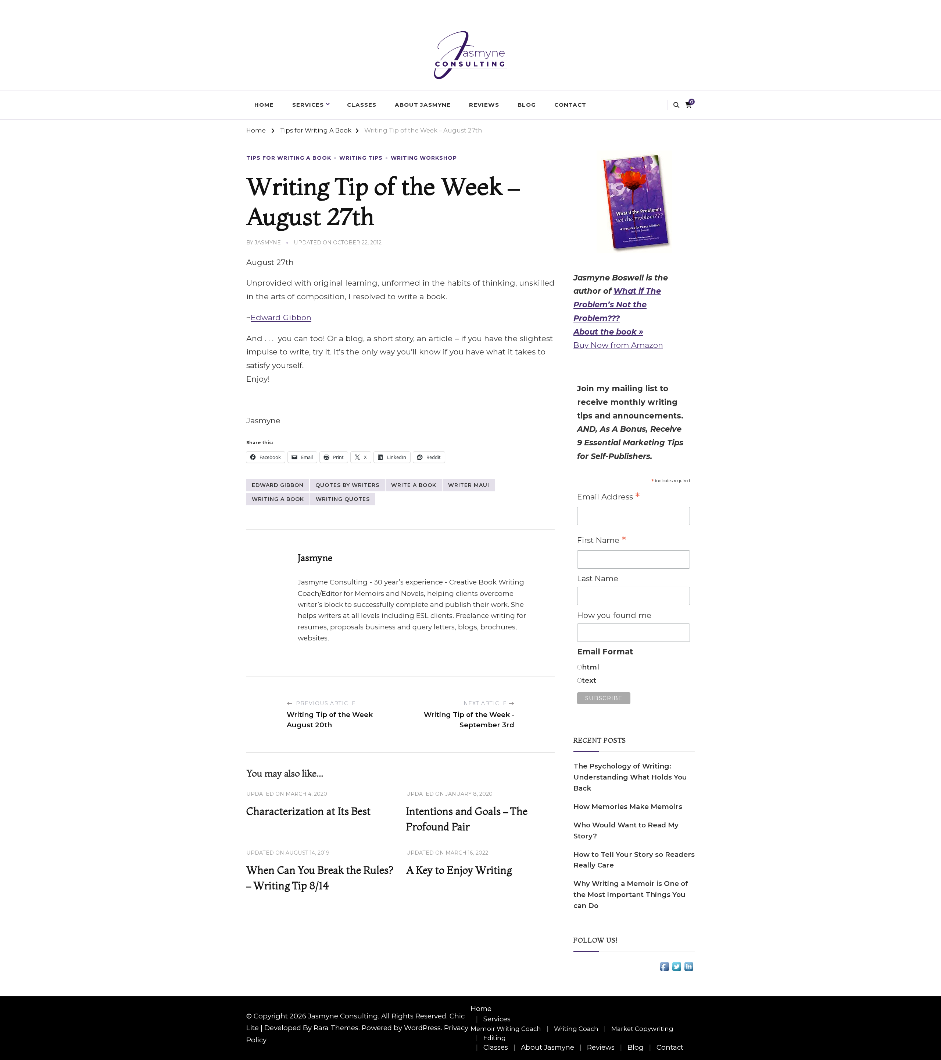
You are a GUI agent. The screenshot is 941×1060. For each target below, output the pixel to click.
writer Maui (468, 485)
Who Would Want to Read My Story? (626, 830)
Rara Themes (336, 1028)
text (589, 680)
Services (308, 104)
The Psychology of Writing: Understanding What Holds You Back (630, 777)
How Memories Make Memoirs (627, 806)
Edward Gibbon (281, 317)
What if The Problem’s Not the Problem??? (617, 304)
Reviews (484, 104)
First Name (601, 541)
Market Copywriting (642, 1028)
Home (264, 104)
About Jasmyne (423, 104)
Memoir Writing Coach (505, 1028)
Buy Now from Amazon (618, 345)
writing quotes (343, 499)
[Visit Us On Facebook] (664, 967)
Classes (361, 104)
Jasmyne (268, 242)
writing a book (278, 499)
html (590, 667)
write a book (413, 485)
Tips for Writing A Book (288, 158)
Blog (527, 104)
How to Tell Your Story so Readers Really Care (634, 860)
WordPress (422, 1028)
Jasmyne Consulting (343, 1016)
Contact (570, 104)
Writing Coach (576, 1028)
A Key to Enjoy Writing (459, 870)
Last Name (597, 578)
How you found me (614, 615)
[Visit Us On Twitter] (676, 967)
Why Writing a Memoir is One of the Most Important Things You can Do (630, 894)
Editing (494, 1038)
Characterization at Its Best (308, 811)
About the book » (608, 331)
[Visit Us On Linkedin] (689, 967)
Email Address (608, 497)
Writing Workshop (424, 158)
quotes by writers (347, 485)
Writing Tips (361, 158)
